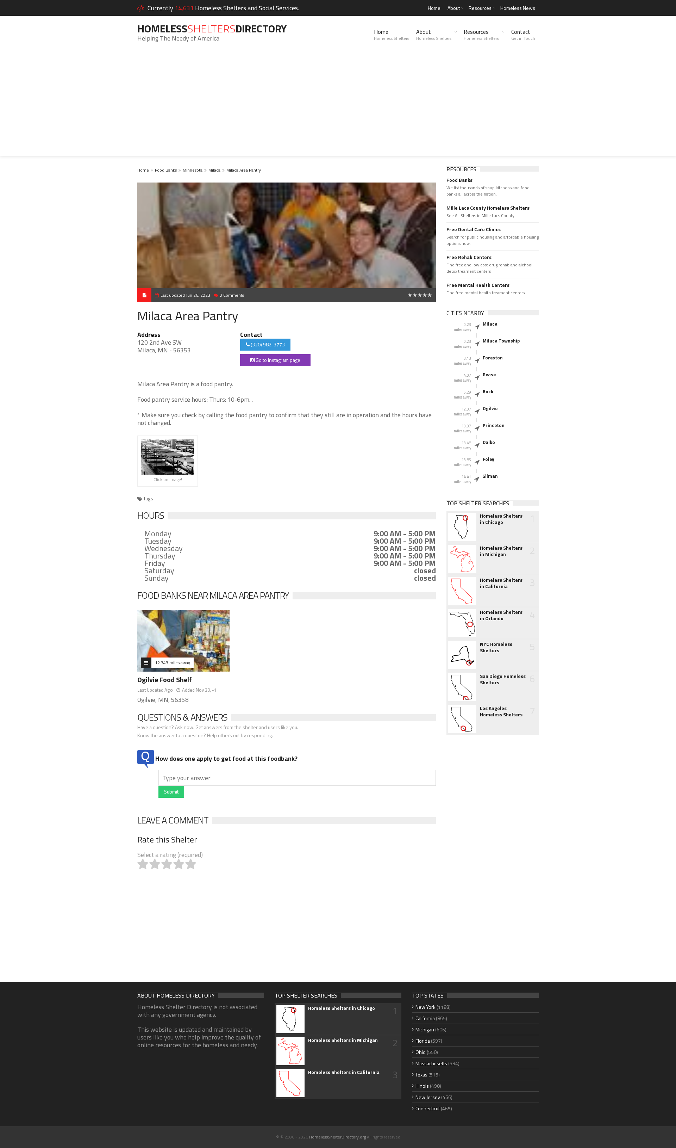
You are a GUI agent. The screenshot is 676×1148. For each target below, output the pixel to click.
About (453, 8)
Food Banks (166, 170)
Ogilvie (490, 408)
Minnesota (192, 170)
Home (434, 8)
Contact (523, 34)
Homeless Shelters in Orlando (501, 615)
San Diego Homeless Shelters (503, 679)
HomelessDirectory (212, 28)
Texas (421, 1074)
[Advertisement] (338, 106)
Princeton (494, 425)
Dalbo (489, 442)
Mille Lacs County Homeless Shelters (488, 208)
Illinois (422, 1086)
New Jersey (427, 1097)
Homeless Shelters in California (501, 583)
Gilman (490, 476)
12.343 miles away (172, 662)
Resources (480, 8)
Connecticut (427, 1108)
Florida (422, 1040)
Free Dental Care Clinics (473, 229)
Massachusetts (431, 1063)
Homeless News (517, 8)
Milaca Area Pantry (243, 170)
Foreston (493, 357)
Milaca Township (501, 341)
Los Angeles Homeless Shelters (501, 711)
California (425, 1018)
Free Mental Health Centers (477, 285)
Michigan (424, 1029)
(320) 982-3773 (267, 344)
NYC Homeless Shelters (496, 647)
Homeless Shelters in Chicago (501, 519)
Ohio (420, 1052)
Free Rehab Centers (469, 257)
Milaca (214, 170)
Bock (488, 391)
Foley (488, 459)
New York (425, 1007)
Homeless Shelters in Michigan (501, 551)
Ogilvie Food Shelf (164, 679)
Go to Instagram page (277, 360)
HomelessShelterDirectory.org (337, 1137)
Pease (489, 374)
